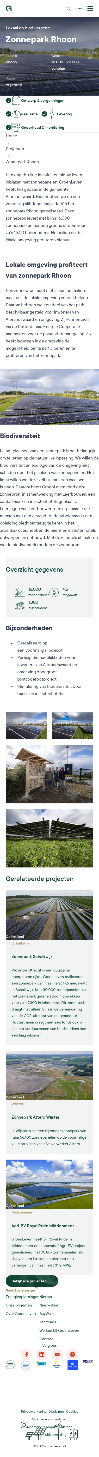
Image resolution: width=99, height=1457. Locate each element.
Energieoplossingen (22, 1296)
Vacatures (47, 1322)
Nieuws (45, 1296)
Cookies (72, 1412)
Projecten (15, 148)
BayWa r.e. (47, 1313)
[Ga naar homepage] (9, 8)
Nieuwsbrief (49, 1305)
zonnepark (15, 211)
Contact (46, 1339)
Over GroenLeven (21, 1313)
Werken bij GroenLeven (59, 1330)
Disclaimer (56, 1412)
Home (11, 135)
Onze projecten (19, 1305)
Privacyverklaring (34, 1412)
